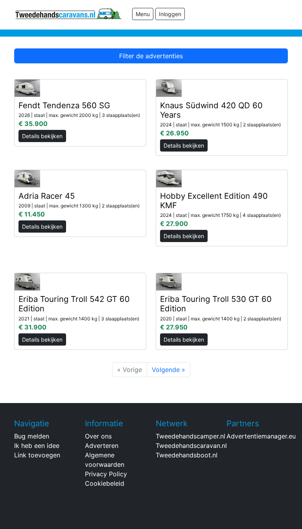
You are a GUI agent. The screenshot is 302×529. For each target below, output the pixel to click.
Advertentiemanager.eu (261, 436)
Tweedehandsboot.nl (186, 455)
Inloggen (170, 14)
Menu (143, 14)
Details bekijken (42, 136)
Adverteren (101, 445)
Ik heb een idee (36, 445)
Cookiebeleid (104, 483)
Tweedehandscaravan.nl (191, 445)
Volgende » (168, 370)
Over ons (98, 436)
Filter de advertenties (151, 56)
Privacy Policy (106, 474)
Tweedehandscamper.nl (190, 436)
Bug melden (31, 436)
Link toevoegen (37, 455)
